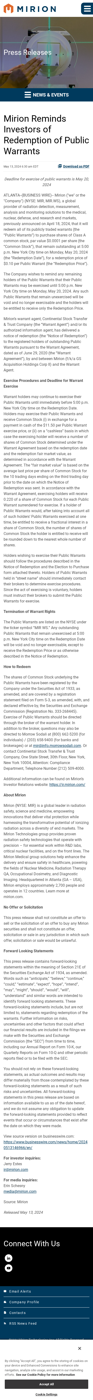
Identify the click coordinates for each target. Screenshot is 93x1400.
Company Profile (21, 1302)
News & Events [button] (50, 95)
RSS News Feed (20, 1323)
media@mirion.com (20, 1191)
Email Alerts (17, 1291)
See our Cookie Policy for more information (45, 1374)
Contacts (15, 1313)
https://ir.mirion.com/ (67, 784)
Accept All (46, 1384)
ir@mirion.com (16, 1169)
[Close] (79, 1348)
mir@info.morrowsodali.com (57, 745)
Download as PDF (76, 166)
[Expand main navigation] (87, 8)
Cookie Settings (46, 1394)
